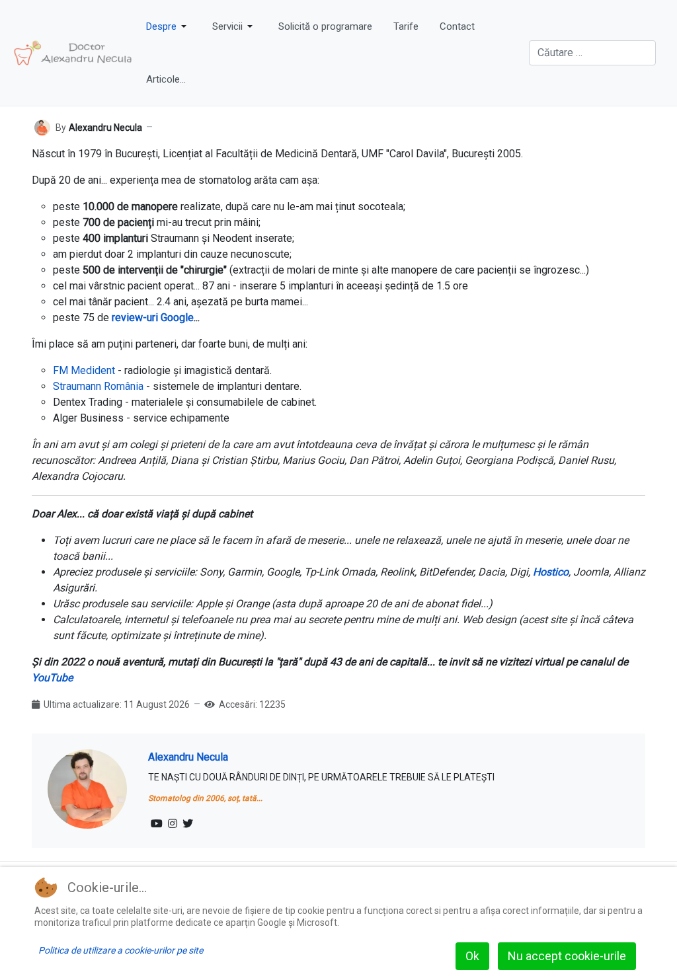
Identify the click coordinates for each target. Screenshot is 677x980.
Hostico (551, 572)
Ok (472, 956)
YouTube (52, 677)
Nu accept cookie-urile (567, 956)
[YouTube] (157, 824)
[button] (169, 26)
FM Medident (84, 370)
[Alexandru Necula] (42, 127)
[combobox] (592, 52)
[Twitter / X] (187, 824)
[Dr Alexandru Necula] (73, 53)
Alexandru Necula (188, 757)
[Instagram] (172, 824)
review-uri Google (153, 317)
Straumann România (98, 386)
